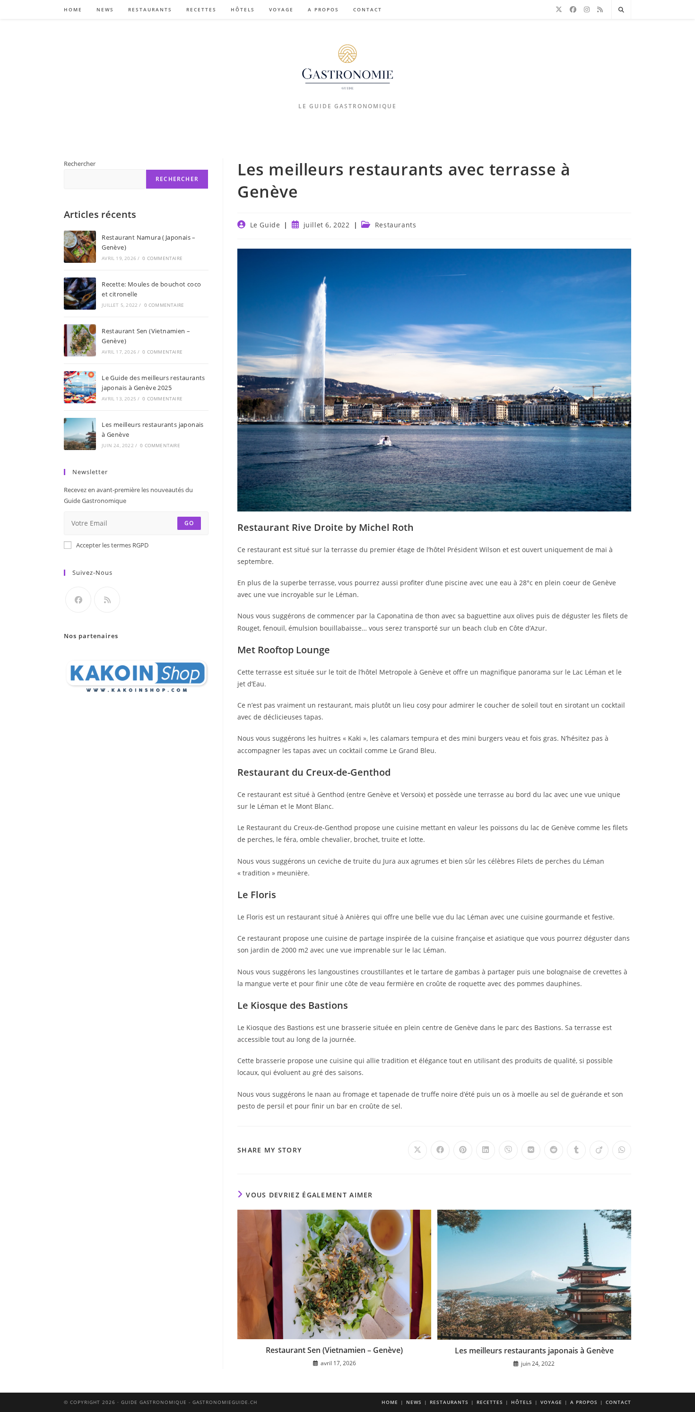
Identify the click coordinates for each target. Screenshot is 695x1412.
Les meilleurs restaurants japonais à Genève (534, 1350)
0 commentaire (162, 258)
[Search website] (621, 10)
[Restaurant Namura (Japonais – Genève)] (80, 247)
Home (390, 1402)
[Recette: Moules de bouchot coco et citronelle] (80, 293)
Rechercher (80, 163)
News (414, 1402)
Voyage (551, 1402)
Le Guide (265, 224)
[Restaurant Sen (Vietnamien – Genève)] (80, 340)
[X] (559, 9)
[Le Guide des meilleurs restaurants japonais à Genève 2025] (80, 387)
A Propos (584, 1402)
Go (189, 523)
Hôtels (521, 1402)
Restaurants (396, 224)
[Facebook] (573, 9)
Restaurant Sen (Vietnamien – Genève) (334, 1350)
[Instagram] (586, 9)
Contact (618, 1402)
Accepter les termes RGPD (112, 545)
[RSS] (600, 9)
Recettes (490, 1402)
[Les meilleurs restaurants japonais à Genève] (80, 434)
